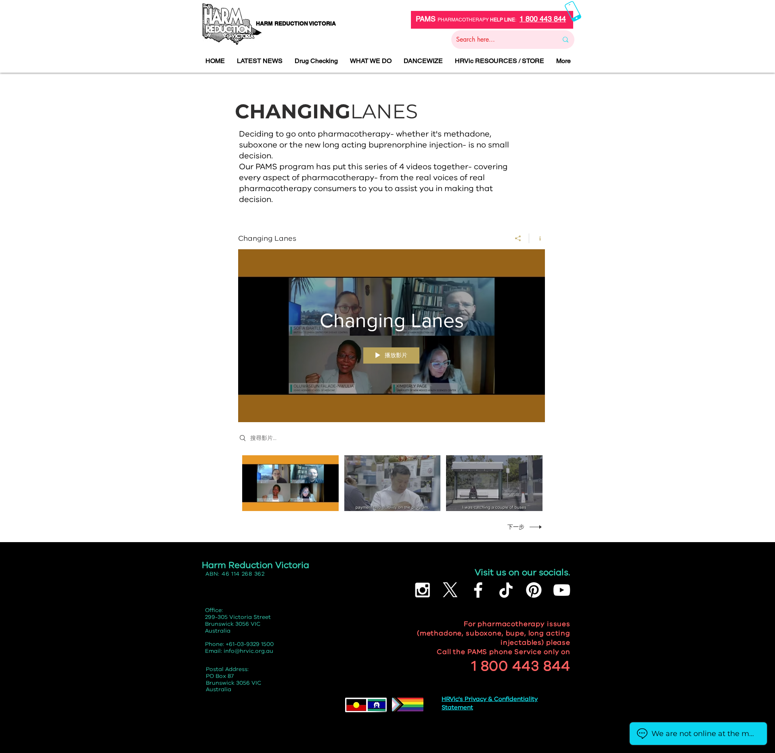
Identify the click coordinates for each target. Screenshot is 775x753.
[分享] (518, 238)
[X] (450, 590)
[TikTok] (506, 590)
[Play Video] (290, 483)
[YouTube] (561, 590)
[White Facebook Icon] (478, 590)
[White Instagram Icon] (422, 590)
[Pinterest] (534, 590)
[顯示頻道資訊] (537, 238)
